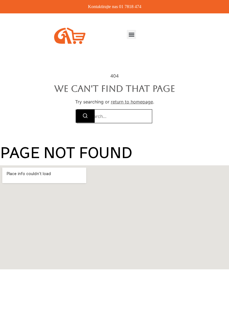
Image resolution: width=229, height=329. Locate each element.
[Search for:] (114, 116)
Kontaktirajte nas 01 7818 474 (114, 6)
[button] (131, 34)
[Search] (85, 116)
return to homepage (132, 102)
